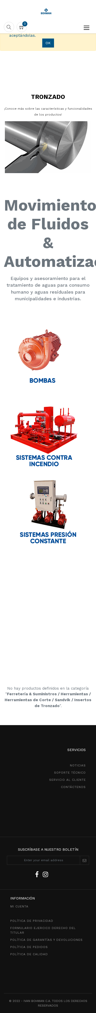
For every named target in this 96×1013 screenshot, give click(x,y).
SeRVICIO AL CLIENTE (67, 780)
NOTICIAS (78, 765)
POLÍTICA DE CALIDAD (29, 954)
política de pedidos (29, 947)
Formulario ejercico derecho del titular (43, 930)
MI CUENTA (19, 906)
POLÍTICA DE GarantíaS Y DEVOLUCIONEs (46, 940)
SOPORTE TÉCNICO (70, 772)
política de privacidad (31, 921)
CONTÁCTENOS (73, 787)
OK (48, 43)
